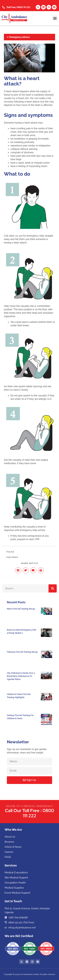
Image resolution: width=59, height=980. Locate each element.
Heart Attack (12, 557)
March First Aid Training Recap (21, 609)
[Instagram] (49, 7)
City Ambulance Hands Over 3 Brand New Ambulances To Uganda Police (21, 676)
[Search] (53, 588)
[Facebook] (54, 7)
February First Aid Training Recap (22, 652)
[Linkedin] (43, 7)
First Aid (10, 552)
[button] (55, 18)
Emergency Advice (19, 37)
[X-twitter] (38, 7)
